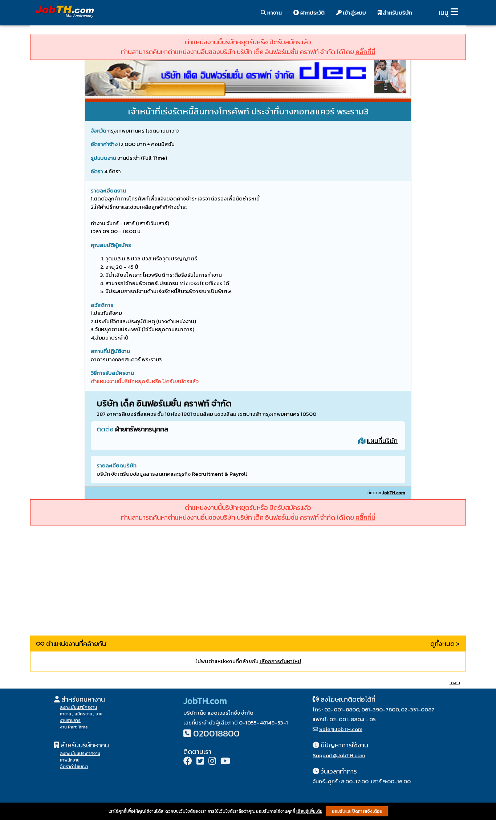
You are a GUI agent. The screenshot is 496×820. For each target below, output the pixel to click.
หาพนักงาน (70, 760)
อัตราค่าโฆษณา (74, 766)
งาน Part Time (74, 727)
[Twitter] (200, 762)
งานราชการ (70, 720)
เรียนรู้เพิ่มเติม (309, 811)
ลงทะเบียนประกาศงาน (80, 753)
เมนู (443, 12)
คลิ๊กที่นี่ (365, 52)
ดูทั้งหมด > (445, 644)
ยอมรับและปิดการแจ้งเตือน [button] (357, 811)
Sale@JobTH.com (340, 729)
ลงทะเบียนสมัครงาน (78, 707)
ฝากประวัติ (312, 12)
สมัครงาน (83, 714)
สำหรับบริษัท (397, 12)
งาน (98, 714)
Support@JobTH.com (339, 755)
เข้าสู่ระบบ (354, 12)
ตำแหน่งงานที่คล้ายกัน (75, 644)
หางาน (274, 12)
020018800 (216, 733)
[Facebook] (187, 762)
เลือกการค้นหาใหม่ (280, 661)
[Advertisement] (248, 585)
